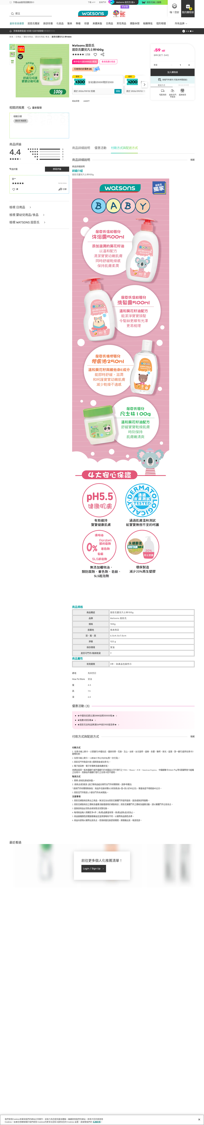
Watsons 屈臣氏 (83, 45)
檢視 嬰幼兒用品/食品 (24, 215)
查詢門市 (102, 2)
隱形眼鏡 (161, 23)
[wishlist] (95, 54)
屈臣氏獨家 (34, 23)
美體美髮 (97, 23)
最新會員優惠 (17, 23)
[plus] (189, 65)
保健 (86, 23)
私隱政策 (97, 1122)
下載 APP (91, 2)
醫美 (69, 23)
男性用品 (121, 23)
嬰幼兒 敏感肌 (20, 121)
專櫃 (78, 23)
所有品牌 (179, 23)
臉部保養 (48, 23)
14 (98, 758)
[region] (102, 1120)
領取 (118, 91)
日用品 (109, 23)
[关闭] (199, 1119)
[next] (145, 85)
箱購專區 (148, 23)
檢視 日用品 (17, 207)
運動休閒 (134, 23)
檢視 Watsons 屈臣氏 (24, 222)
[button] (188, 8)
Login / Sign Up (92, 868)
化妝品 (60, 23)
